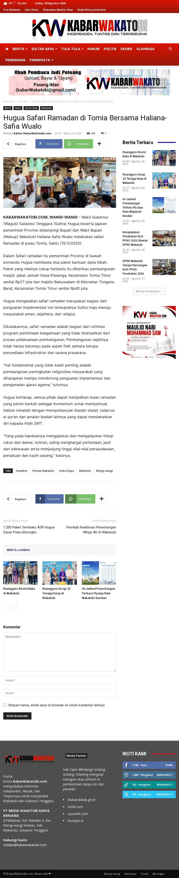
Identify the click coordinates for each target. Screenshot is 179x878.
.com (43, 845)
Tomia (144, 874)
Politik (110, 49)
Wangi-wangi (104, 470)
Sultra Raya (42, 49)
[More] (99, 143)
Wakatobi (46, 108)
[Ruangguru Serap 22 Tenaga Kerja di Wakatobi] (59, 573)
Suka (168, 765)
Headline (21, 470)
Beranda (9, 101)
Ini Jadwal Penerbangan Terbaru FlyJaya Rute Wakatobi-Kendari (98, 593)
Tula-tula (70, 49)
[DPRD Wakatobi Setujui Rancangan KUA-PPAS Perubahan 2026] (164, 267)
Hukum (93, 49)
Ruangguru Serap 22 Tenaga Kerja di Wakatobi (56, 593)
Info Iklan (31, 9)
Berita (18, 49)
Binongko (159, 874)
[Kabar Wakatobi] (89, 28)
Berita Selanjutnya (147, 291)
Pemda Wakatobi (43, 470)
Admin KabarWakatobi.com (32, 133)
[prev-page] (6, 607)
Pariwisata (40, 60)
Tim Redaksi (12, 9)
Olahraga (145, 49)
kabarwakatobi (28, 845)
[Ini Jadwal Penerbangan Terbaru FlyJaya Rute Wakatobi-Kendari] (99, 573)
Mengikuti (164, 775)
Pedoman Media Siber (58, 9)
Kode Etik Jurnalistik (92, 9)
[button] (170, 49)
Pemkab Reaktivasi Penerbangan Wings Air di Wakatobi (91, 529)
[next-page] (14, 607)
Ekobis (126, 49)
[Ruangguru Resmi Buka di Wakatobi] (20, 573)
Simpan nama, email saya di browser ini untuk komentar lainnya (56, 705)
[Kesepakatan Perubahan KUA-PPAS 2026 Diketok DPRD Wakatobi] (164, 238)
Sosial (18, 108)
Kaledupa (130, 874)
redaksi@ (10, 845)
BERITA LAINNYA (18, 550)
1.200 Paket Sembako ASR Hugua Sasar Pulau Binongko (29, 529)
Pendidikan (15, 60)
